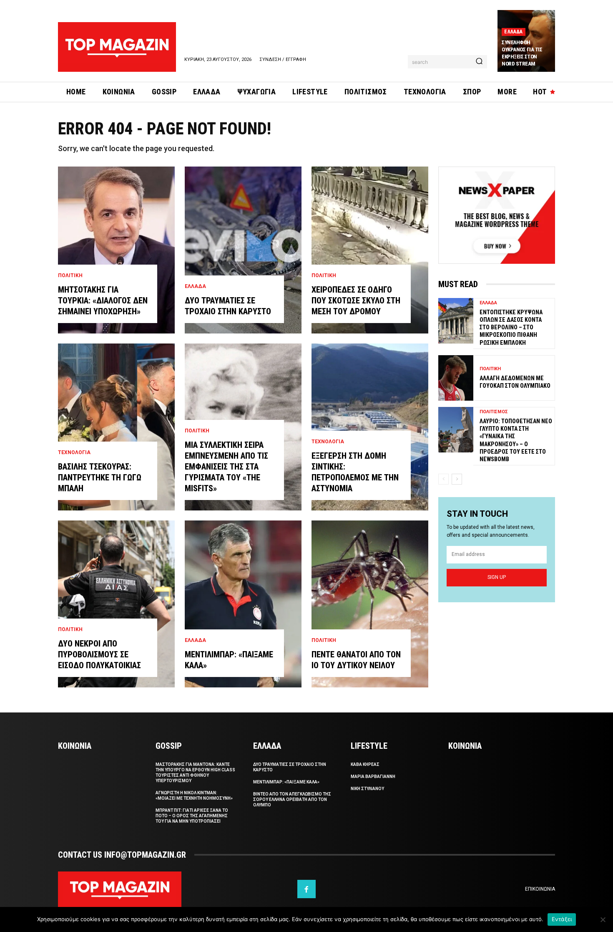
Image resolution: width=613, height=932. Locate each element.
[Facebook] (306, 889)
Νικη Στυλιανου (367, 788)
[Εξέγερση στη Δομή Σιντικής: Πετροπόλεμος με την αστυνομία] (370, 427)
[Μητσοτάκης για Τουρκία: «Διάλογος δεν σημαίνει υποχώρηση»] (116, 250)
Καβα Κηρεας (365, 764)
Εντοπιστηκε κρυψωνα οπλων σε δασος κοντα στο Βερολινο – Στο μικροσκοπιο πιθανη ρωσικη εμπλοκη (511, 327)
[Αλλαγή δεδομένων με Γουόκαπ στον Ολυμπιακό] (455, 378)
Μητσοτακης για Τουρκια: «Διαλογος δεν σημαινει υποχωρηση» (103, 300)
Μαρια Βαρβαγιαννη (373, 776)
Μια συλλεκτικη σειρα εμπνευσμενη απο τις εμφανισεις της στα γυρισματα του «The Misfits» (226, 466)
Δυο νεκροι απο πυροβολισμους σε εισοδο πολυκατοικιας (99, 654)
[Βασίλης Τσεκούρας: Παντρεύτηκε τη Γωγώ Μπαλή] (116, 427)
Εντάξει (562, 919)
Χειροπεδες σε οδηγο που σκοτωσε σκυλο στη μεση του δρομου (356, 300)
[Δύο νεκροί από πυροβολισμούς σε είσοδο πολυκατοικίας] (116, 603)
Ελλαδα (513, 32)
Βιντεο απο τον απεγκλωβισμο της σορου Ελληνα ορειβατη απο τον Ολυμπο (292, 799)
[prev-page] (443, 479)
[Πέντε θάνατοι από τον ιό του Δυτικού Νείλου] (370, 603)
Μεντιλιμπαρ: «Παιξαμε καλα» (286, 782)
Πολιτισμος (494, 411)
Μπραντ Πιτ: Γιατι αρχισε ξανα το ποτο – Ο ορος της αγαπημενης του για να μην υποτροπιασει (192, 815)
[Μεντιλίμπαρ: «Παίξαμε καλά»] (243, 603)
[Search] (479, 61)
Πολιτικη (70, 275)
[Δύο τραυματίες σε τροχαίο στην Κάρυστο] (243, 250)
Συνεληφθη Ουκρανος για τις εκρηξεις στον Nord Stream (522, 53)
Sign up (496, 577)
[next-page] (457, 479)
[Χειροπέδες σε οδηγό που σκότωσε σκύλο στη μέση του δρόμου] (370, 250)
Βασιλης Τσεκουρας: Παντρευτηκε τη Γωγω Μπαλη (99, 477)
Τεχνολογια (74, 452)
